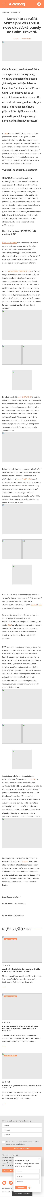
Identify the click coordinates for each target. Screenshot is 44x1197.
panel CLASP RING (24, 479)
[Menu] (5, 4)
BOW (10, 624)
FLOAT (33, 779)
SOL (40, 604)
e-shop (25, 861)
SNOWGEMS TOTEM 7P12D (19, 271)
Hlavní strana (5, 12)
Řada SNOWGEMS (9, 242)
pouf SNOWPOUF (24, 397)
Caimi (6, 133)
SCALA (34, 604)
